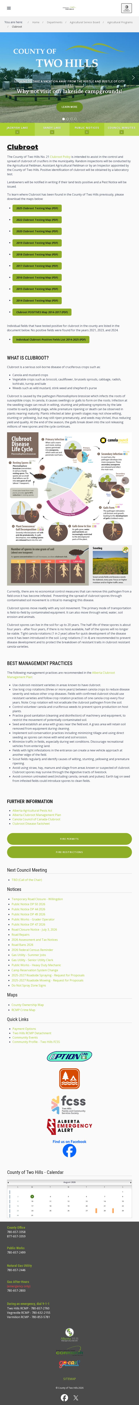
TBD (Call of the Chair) (27, 880)
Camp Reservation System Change (35, 970)
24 (32, 1210)
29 (123, 1210)
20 (86, 1206)
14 (105, 1201)
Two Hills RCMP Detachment (31, 1033)
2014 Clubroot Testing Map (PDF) (37, 300)
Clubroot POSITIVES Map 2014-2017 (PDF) (42, 312)
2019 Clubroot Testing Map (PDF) (37, 243)
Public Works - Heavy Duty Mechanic (36, 965)
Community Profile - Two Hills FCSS (36, 1042)
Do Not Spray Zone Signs (29, 985)
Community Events (25, 1037)
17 (32, 1206)
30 (18, 1215)
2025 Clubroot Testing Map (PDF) (37, 208)
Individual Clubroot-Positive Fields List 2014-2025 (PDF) (51, 339)
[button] (9, 8)
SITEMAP (69, 1379)
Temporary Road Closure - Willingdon (37, 899)
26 (68, 1210)
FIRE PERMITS (69, 838)
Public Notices (87, 130)
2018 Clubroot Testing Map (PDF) (37, 254)
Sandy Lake (52, 130)
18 (50, 1206)
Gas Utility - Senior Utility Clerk (32, 960)
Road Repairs (21, 935)
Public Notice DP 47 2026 (28, 924)
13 (86, 1201)
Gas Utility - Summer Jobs (29, 955)
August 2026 (69, 1182)
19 (68, 1206)
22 (123, 1206)
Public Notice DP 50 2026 (28, 904)
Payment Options (24, 1029)
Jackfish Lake (17, 130)
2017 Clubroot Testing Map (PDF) (37, 266)
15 (123, 1201)
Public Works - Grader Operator (33, 919)
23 (18, 1210)
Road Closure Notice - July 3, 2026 (34, 930)
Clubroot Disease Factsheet (31, 824)
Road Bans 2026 (22, 945)
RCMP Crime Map (23, 1010)
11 (50, 1201)
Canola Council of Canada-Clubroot (36, 819)
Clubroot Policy (60, 157)
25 (50, 1210)
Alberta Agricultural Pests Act (32, 811)
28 (105, 1210)
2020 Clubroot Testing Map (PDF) (37, 231)
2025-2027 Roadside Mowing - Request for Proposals (47, 980)
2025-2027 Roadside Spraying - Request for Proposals (48, 975)
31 (32, 1215)
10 (32, 1201)
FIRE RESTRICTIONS (69, 852)
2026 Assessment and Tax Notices (35, 940)
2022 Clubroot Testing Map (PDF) (37, 219)
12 (68, 1201)
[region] (69, 77)
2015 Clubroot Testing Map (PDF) (37, 289)
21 (105, 1206)
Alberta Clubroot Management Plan (36, 815)
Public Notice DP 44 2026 (28, 909)
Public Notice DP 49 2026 (28, 914)
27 (86, 1210)
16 (18, 1206)
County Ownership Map (28, 1005)
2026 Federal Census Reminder (32, 950)
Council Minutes (122, 130)
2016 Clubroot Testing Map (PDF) (37, 277)
